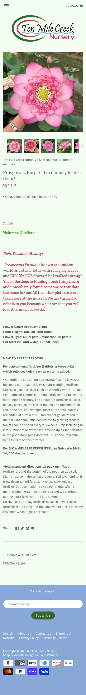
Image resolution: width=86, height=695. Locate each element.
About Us (24, 633)
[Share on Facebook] (17, 528)
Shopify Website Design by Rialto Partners (30, 655)
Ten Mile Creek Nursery (19, 160)
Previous (9, 563)
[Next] (82, 146)
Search (8, 633)
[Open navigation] (6, 6)
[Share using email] (32, 528)
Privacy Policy (29, 638)
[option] (14, 146)
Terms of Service (55, 638)
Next (21, 563)
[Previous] (4, 146)
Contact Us (43, 633)
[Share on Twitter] (22, 528)
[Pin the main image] (27, 528)
